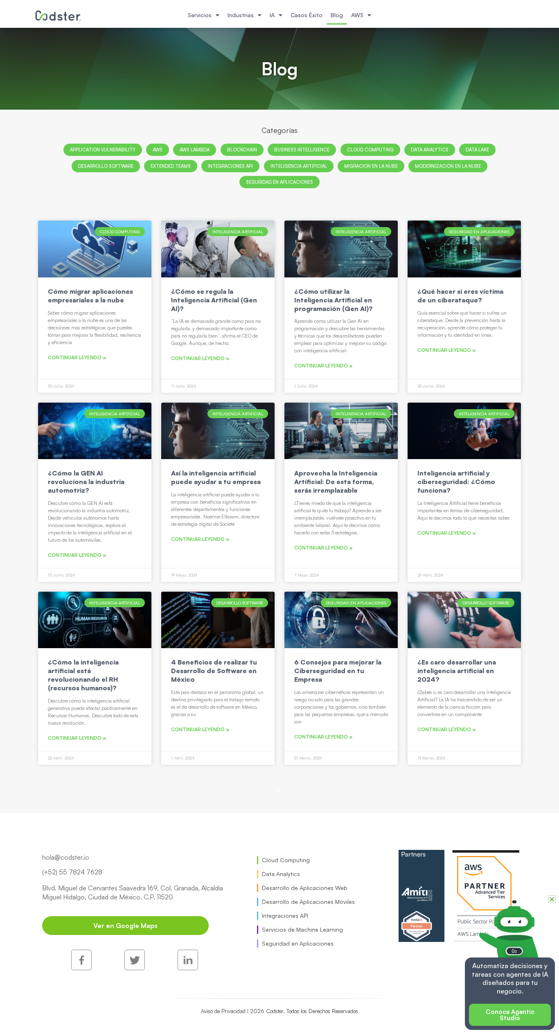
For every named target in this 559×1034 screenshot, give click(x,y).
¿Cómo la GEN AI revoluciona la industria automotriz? (86, 481)
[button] (552, 899)
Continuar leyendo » (77, 357)
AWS (357, 14)
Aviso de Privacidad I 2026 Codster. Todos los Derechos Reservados (279, 1011)
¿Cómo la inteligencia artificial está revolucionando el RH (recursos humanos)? (83, 675)
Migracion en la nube (371, 166)
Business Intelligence (301, 150)
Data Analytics (430, 150)
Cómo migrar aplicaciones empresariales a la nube (90, 295)
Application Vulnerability (102, 150)
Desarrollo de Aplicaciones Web (304, 887)
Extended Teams (171, 166)
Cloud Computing (370, 150)
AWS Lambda (195, 150)
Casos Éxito (306, 14)
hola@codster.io (65, 857)
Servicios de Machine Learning (302, 929)
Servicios (200, 14)
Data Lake (477, 150)
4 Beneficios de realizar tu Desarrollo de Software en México (214, 670)
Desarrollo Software (105, 166)
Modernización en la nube (448, 166)
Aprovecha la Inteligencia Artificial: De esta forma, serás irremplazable (335, 481)
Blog (337, 14)
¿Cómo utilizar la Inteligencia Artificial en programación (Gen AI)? (333, 300)
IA (272, 14)
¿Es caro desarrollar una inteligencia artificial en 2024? (456, 670)
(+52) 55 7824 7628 (72, 872)
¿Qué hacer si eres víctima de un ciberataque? (460, 295)
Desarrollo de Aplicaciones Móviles (308, 901)
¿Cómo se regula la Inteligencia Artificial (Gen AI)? (214, 300)
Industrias (241, 14)
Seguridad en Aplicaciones (279, 182)
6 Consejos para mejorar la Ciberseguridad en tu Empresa (337, 670)
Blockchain (242, 150)
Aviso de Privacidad (229, 982)
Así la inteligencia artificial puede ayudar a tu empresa (216, 477)
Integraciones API (230, 166)
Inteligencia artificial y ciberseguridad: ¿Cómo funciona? (456, 481)
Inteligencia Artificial (298, 166)
